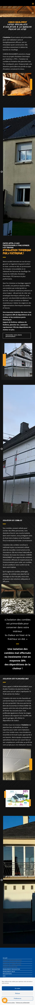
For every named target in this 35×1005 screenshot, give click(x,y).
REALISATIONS (7, 974)
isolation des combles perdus (12, 965)
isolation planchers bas (10, 967)
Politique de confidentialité (22, 1002)
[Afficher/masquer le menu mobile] (33, 4)
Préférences (17, 998)
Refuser (17, 993)
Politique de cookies (10, 1002)
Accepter (17, 988)
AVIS (4, 976)
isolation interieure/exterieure (12, 960)
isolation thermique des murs (12, 962)
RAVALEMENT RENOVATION (11, 969)
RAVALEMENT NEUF (9, 971)
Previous (1, 172)
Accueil (5, 958)
